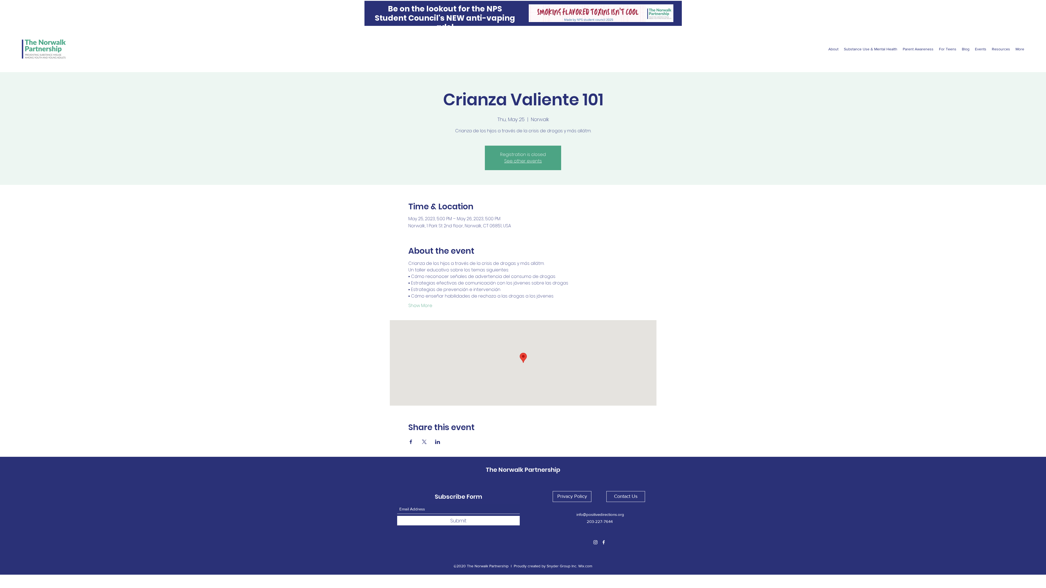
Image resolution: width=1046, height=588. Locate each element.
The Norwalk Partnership (523, 469)
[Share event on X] (424, 442)
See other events (523, 161)
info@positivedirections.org (600, 514)
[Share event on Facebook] (410, 442)
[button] (572, 496)
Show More (420, 306)
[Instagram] (595, 542)
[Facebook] (603, 542)
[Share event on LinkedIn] (437, 442)
